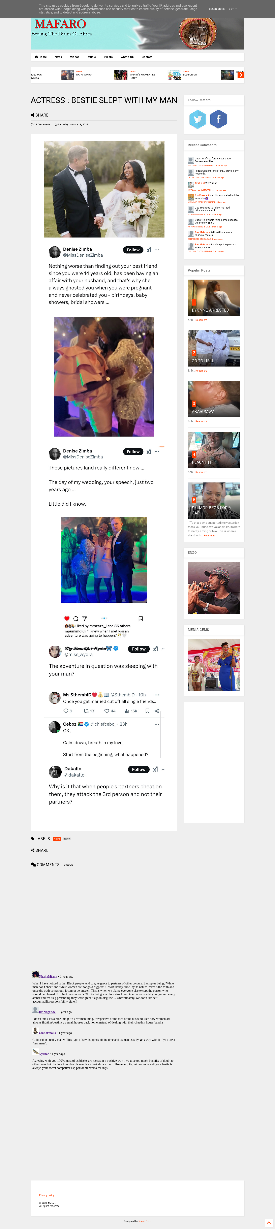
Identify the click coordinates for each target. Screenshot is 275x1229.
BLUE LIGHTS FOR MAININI (200, 165)
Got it (233, 9)
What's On (127, 57)
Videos (75, 57)
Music (92, 57)
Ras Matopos (202, 232)
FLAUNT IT (202, 462)
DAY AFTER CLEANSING (222, 71)
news (52, 71)
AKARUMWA (203, 411)
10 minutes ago (220, 165)
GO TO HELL (203, 360)
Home (42, 57)
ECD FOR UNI (163, 74)
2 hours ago (217, 214)
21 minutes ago (217, 178)
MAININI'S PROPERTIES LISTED (115, 76)
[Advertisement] (214, 762)
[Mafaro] (137, 48)
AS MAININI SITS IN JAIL (199, 214)
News (58, 57)
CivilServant (202, 195)
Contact (147, 57)
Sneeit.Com (144, 1221)
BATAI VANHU (57, 74)
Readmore (201, 320)
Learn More (217, 9)
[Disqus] (104, 1020)
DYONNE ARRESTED (210, 310)
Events (108, 57)
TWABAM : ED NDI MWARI (199, 190)
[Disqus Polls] (104, 919)
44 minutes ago (219, 190)
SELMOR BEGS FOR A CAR (199, 239)
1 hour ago (221, 202)
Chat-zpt (200, 183)
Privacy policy (46, 1195)
